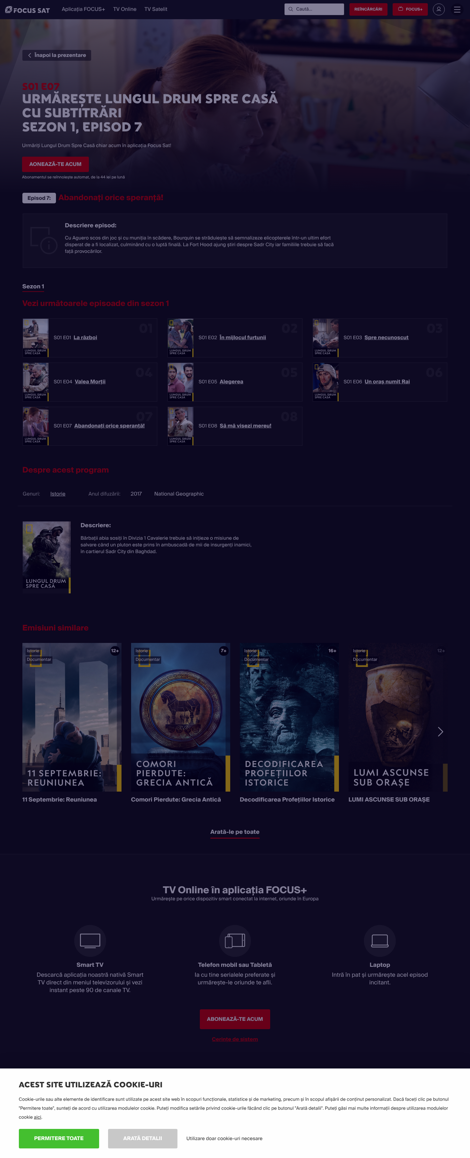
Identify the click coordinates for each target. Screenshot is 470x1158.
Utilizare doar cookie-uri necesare (224, 1138)
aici (37, 1117)
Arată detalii (142, 1138)
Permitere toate (59, 1138)
